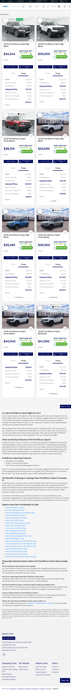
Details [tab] (13, 73)
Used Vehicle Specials (9, 679)
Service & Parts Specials (43, 675)
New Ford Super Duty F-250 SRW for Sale (21, 541)
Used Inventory (23, 669)
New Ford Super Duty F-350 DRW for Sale (21, 544)
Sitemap (28, 688)
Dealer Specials (7, 674)
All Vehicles (24, 663)
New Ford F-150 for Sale (14, 520)
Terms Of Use (21, 688)
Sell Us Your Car (41, 669)
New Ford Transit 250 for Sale (16, 551)
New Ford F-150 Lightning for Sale (18, 523)
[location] (35, 1)
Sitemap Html (35, 688)
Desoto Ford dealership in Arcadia (40, 603)
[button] (30, 41)
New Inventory (23, 667)
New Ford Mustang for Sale (16, 533)
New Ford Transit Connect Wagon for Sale (21, 557)
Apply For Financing (8, 667)
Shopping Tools (9, 663)
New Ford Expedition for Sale (16, 518)
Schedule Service (41, 672)
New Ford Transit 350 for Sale (16, 554)
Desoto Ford (5, 688)
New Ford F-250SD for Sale (16, 526)
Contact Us (10, 638)
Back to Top (65, 406)
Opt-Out (48, 688)
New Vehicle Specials (8, 677)
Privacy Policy (13, 688)
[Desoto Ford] (7, 6)
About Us (55, 667)
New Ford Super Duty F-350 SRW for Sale (21, 546)
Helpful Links (42, 663)
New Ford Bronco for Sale (15, 507)
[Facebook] (4, 655)
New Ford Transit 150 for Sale (16, 549)
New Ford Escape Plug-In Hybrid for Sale (20, 513)
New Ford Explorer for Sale (15, 515)
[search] (69, 6)
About (55, 663)
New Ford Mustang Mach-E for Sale (19, 536)
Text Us (65, 680)
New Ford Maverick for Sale (16, 531)
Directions (55, 672)
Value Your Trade (10, 66)
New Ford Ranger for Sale (15, 538)
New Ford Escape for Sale (15, 510)
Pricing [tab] (23, 73)
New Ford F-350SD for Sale (16, 528)
